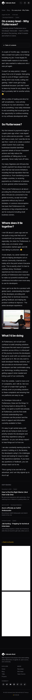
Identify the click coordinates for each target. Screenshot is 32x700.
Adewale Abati (10, 654)
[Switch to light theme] (24, 2)
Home (3, 10)
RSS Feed (20, 671)
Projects (4, 676)
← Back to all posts (8, 542)
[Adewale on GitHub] (3, 684)
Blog (8, 10)
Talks (3, 674)
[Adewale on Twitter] (7, 684)
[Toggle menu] (28, 2)
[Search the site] (21, 3)
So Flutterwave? (12, 124)
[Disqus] (16, 568)
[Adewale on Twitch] (17, 684)
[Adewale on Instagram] (21, 684)
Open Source (21, 674)
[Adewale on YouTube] (10, 684)
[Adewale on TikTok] (24, 684)
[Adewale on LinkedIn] (14, 684)
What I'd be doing (12, 335)
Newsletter (20, 669)
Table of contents (10, 45)
